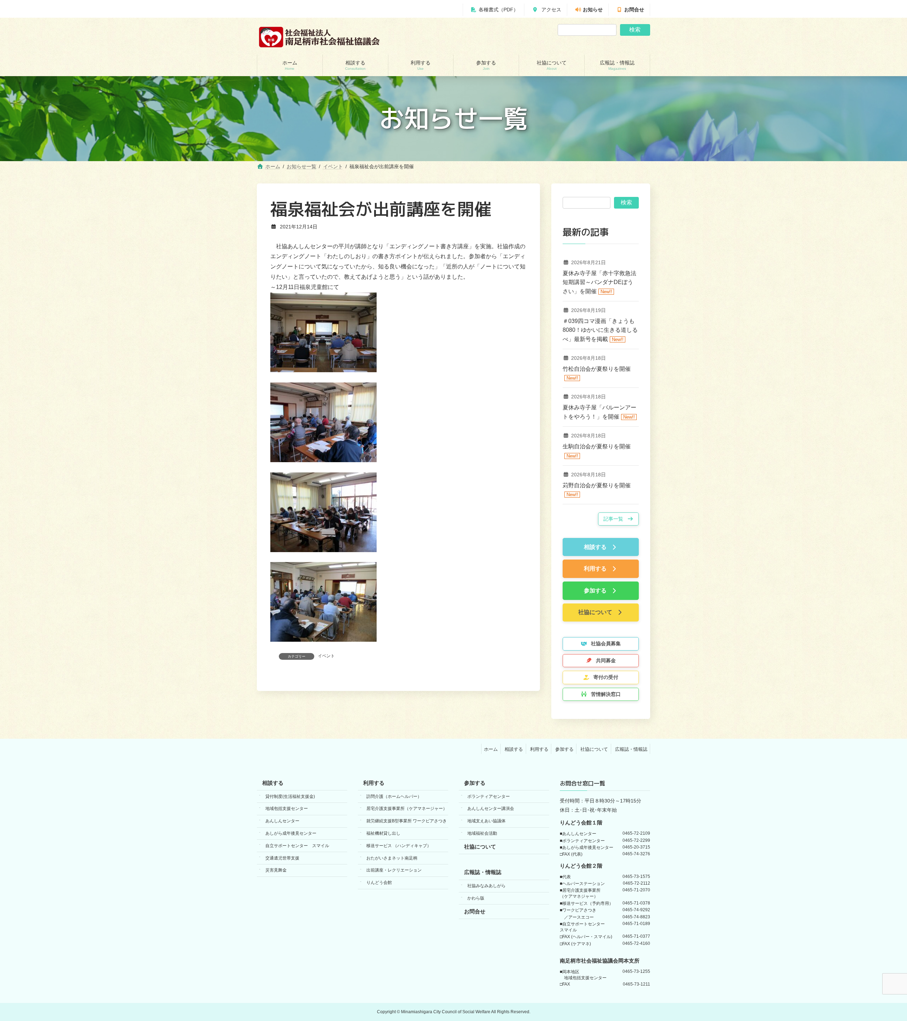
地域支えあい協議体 (486, 820)
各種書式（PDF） (498, 9)
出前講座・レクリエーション (394, 870)
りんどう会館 (379, 882)
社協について (594, 748)
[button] (618, 519)
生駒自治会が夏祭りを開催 (597, 446)
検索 (635, 30)
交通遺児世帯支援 (282, 857)
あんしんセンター (282, 820)
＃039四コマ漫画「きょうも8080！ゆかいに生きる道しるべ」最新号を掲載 (600, 330)
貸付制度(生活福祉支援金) (290, 796)
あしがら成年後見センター (290, 833)
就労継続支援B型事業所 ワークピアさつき (406, 820)
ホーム (491, 748)
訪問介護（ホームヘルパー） (394, 796)
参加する (564, 748)
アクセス (550, 9)
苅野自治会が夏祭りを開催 (597, 485)
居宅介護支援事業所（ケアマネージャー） (406, 808)
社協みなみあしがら (486, 885)
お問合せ (634, 9)
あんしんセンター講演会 (490, 808)
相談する (514, 748)
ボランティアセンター (488, 796)
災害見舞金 (276, 870)
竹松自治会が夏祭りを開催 (597, 369)
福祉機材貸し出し (383, 833)
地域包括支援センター (286, 808)
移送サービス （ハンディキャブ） (398, 845)
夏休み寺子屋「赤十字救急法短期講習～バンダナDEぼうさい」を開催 (599, 282)
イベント (326, 655)
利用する (539, 748)
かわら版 (475, 898)
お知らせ (593, 9)
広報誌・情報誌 (631, 748)
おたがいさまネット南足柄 (391, 857)
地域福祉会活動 (482, 833)
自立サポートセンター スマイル (297, 845)
